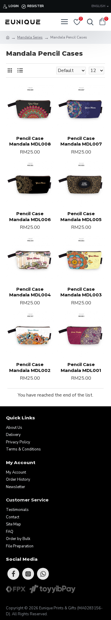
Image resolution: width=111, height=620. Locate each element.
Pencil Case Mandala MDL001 (81, 367)
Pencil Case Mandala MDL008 (30, 141)
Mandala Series (30, 37)
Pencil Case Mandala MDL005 (81, 216)
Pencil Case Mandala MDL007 (81, 141)
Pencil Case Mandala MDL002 (30, 367)
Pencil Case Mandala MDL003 (81, 292)
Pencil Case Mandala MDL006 (30, 216)
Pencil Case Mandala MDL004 (30, 292)
